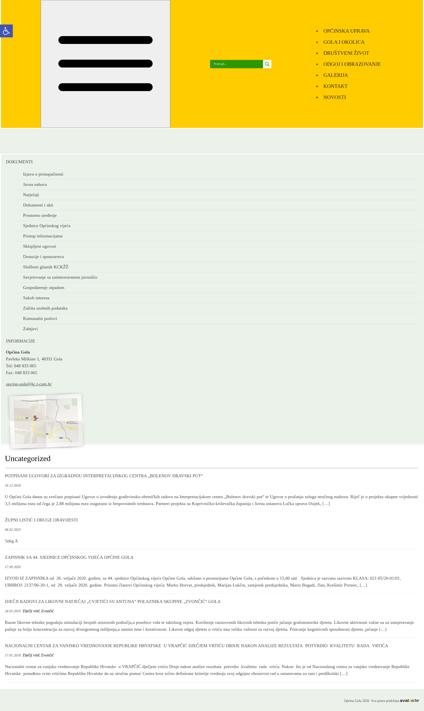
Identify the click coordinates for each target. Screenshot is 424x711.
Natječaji (31, 194)
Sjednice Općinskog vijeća (46, 225)
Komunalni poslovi (40, 318)
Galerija (335, 75)
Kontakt (335, 86)
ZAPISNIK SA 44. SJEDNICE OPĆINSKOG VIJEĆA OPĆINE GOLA (69, 557)
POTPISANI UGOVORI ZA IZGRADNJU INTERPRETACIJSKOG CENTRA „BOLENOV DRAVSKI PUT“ (104, 475)
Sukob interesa (36, 297)
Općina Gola (33, 167)
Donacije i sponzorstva (43, 256)
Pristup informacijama (43, 235)
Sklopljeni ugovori (39, 246)
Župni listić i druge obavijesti (41, 520)
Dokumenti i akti (38, 205)
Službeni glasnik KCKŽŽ (45, 266)
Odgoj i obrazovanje (352, 64)
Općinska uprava (346, 31)
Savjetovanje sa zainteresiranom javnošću (60, 277)
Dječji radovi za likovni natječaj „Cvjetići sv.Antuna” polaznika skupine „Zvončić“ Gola (113, 601)
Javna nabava (35, 184)
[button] (6, 31)
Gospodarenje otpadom (43, 287)
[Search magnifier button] (267, 64)
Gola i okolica (344, 42)
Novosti (334, 97)
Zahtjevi (30, 328)
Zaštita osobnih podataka (45, 308)
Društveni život (346, 53)
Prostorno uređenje (40, 215)
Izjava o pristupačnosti (43, 174)
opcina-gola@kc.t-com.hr (29, 384)
